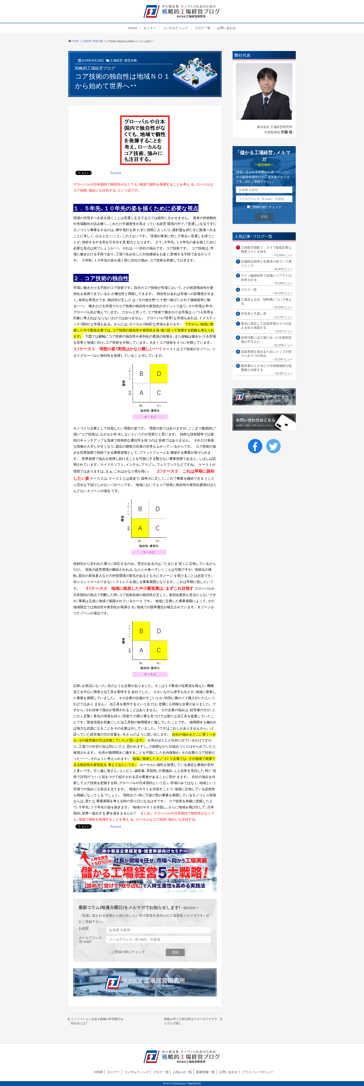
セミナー (150, 28)
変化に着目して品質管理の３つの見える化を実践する (266, 326)
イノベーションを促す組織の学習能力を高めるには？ (97, 1021)
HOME (98, 1072)
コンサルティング (175, 28)
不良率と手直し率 (253, 314)
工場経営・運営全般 (123, 60)
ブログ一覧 (202, 28)
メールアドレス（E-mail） (90, 939)
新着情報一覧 (205, 1072)
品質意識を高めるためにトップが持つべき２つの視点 (266, 354)
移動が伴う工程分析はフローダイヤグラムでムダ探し (190, 1021)
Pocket (115, 172)
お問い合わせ (226, 28)
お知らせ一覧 (182, 1072)
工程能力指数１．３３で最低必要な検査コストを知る (266, 249)
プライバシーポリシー (257, 1072)
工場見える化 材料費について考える (266, 301)
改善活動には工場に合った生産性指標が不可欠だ (266, 339)
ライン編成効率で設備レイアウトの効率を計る (266, 277)
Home (132, 28)
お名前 (84, 928)
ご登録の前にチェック (128, 951)
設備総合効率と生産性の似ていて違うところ (266, 263)
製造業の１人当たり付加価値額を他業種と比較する (266, 368)
